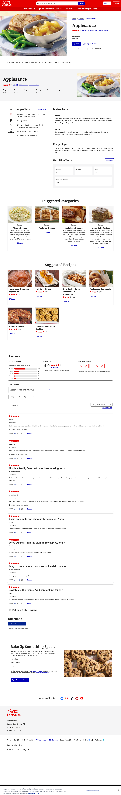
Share (11, 126)
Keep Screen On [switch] (11, 132)
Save (78, 44)
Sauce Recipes (91, 18)
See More (109, 160)
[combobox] (58, 3)
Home (74, 18)
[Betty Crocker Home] (6, 3)
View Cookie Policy (34, 793)
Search (81, 3)
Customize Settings (93, 790)
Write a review (92, 30)
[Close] (118, 790)
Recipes (81, 18)
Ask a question (103, 30)
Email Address (16, 662)
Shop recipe (42, 109)
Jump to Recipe (91, 44)
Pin (11, 116)
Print (11, 121)
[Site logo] (15, 713)
